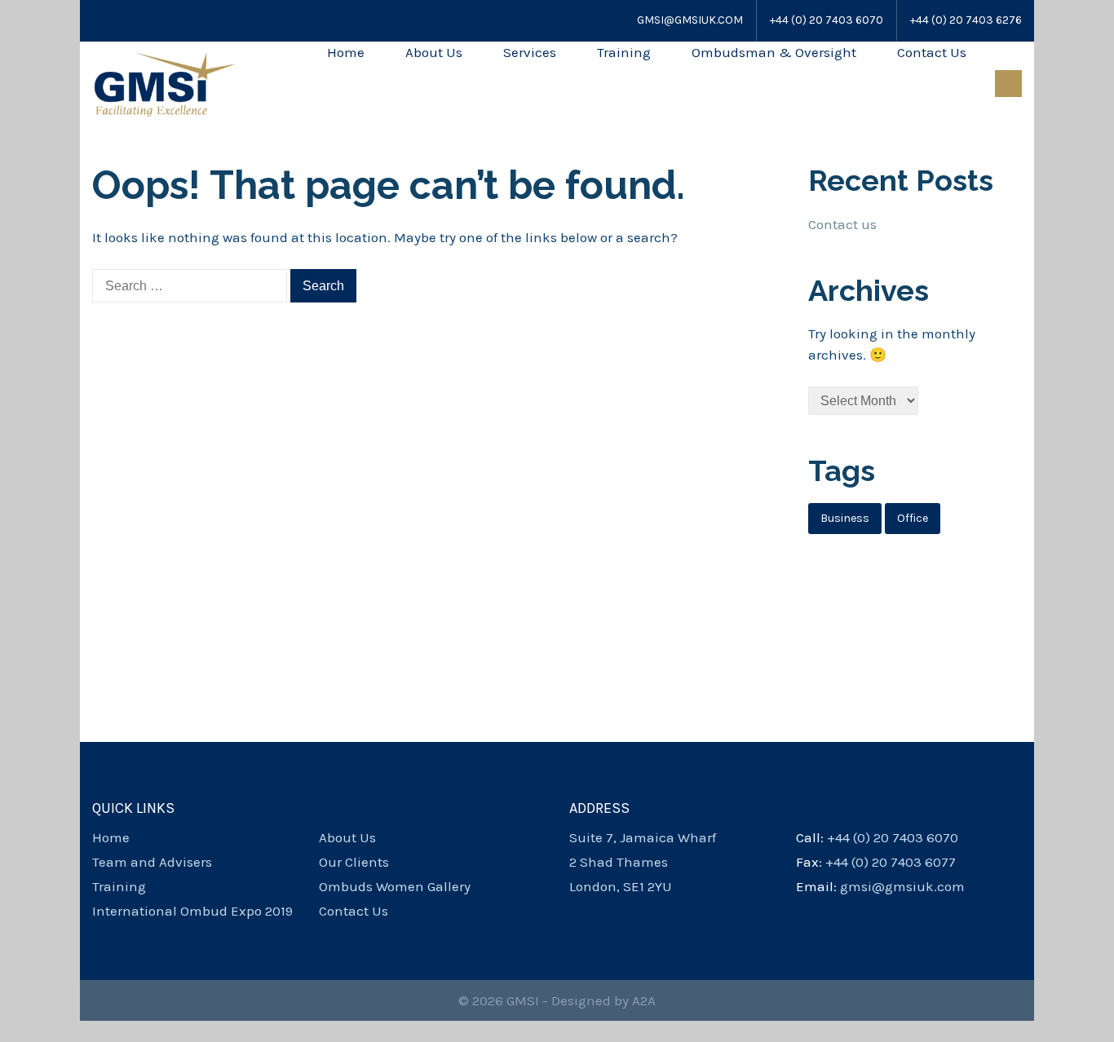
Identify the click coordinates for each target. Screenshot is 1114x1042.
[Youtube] (141, 20)
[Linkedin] (163, 20)
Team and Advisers (152, 862)
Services (529, 52)
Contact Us (931, 52)
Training (624, 52)
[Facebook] (99, 20)
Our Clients (354, 862)
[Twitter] (119, 20)
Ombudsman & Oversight (774, 52)
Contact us (842, 224)
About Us (433, 52)
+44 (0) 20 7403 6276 (966, 20)
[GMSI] (164, 83)
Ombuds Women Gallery (395, 886)
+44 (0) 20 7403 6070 (826, 20)
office (912, 518)
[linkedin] (632, 910)
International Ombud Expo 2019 (192, 911)
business (844, 518)
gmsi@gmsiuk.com (690, 20)
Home (346, 52)
